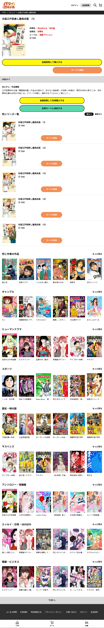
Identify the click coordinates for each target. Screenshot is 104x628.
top (4, 12)
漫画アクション (46, 35)
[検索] (95, 5)
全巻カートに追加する (52, 108)
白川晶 (52, 28)
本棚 (86, 626)
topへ (52, 600)
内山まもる (42, 28)
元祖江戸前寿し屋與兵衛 (27, 12)
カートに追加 (77, 70)
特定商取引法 (36, 612)
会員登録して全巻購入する (52, 100)
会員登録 (85, 5)
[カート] (100, 5)
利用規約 (23, 612)
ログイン (74, 5)
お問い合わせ (71, 612)
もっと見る (97, 254)
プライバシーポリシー (54, 612)
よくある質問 (11, 612)
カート (52, 626)
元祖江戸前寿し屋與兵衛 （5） (32, 224)
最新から (98, 114)
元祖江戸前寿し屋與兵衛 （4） (32, 199)
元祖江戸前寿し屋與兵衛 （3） (32, 173)
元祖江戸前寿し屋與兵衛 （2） (32, 148)
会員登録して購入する (52, 62)
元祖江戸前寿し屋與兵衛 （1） (32, 122)
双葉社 (40, 31)
